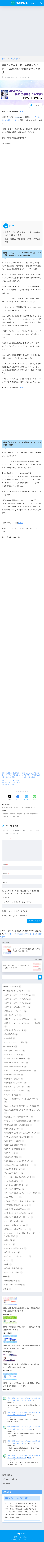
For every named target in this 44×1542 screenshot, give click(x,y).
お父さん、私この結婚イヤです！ (25, 807)
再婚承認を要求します (14, 1169)
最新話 (6, 814)
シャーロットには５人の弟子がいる (19, 1177)
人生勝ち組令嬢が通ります (16, 1185)
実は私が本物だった (14, 1173)
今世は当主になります (14, 1050)
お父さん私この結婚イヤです (28, 814)
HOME (23, 1533)
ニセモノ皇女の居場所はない (17, 1209)
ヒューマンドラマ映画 (14, 1285)
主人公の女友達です (14, 1181)
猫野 (29, 1400)
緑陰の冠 (10, 1240)
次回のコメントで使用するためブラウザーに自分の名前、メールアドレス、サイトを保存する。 (22, 892)
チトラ (9, 1260)
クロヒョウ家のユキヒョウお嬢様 (18, 1137)
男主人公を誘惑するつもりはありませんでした (22, 1111)
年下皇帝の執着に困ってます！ (18, 1205)
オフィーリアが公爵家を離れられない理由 (22, 1121)
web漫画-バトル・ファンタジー (16, 991)
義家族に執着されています (16, 1063)
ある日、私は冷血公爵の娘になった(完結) (22, 1106)
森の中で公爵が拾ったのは (16, 1225)
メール (5, 873)
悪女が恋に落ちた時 (14, 1075)
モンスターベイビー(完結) (16, 1042)
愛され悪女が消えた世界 (15, 1067)
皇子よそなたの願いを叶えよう (18, 1256)
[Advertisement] (22, 29)
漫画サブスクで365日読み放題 (16, 1498)
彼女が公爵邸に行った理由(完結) (18, 1125)
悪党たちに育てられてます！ (17, 1087)
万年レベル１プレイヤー (15, 1011)
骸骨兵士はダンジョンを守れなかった (20, 1019)
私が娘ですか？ (12, 1252)
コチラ (20, 111)
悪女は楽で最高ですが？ (15, 1083)
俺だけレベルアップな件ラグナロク (19, 995)
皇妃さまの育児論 (13, 1157)
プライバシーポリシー (10, 1479)
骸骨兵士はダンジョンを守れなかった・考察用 (22, 1024)
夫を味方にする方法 (14, 1054)
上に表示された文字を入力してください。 (18, 902)
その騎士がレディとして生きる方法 (19, 1201)
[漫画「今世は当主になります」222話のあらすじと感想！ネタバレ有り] (22, 1320)
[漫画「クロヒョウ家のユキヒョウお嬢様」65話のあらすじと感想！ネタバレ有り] (22, 1338)
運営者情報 (6, 1483)
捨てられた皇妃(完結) (14, 1189)
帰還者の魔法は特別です (15, 1030)
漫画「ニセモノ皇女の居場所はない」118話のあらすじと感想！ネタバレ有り (22, 1309)
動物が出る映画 (12, 1281)
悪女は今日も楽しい (14, 1079)
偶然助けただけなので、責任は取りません (22, 1133)
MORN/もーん (24, 2)
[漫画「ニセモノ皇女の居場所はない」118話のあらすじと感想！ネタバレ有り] (22, 1301)
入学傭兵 (10, 1038)
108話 (13, 814)
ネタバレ (16, 816)
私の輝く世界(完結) (13, 1268)
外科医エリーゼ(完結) (14, 1141)
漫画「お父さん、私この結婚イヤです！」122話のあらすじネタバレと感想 (11, 775)
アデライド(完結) (12, 1095)
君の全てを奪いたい (13, 1129)
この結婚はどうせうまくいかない (19, 1161)
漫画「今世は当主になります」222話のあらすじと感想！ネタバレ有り (22, 1328)
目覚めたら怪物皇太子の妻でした (19, 1217)
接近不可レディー (13, 1197)
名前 (5, 864)
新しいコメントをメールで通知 (15, 911)
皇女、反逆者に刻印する (15, 1145)
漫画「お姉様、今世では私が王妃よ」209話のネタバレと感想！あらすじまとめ (22, 1365)
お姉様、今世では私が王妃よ (17, 1058)
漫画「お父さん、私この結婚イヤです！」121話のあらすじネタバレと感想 (31, 775)
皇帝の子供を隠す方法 (14, 1149)
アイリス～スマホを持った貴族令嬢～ (20, 1071)
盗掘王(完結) (11, 1034)
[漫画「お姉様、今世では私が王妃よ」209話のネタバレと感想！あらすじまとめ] (22, 1357)
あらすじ (7, 816)
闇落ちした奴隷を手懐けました (18, 1229)
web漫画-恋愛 (7, 807)
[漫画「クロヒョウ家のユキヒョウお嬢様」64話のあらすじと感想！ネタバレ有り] (22, 1376)
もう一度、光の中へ (14, 1221)
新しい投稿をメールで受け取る (15, 916)
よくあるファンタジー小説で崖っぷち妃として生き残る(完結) (22, 1234)
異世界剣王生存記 (13, 1015)
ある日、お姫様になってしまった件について (21, 1100)
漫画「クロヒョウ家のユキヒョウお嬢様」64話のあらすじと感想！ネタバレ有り (21, 1384)
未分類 (7, 1289)
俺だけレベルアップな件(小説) (17, 1003)
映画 (6, 1276)
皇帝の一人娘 (11, 1153)
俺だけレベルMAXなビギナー (17, 1007)
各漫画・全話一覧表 (12, 986)
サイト (4, 882)
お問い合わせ (7, 1475)
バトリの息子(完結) (13, 1272)
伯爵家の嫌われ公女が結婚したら (19, 1213)
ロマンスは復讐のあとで (15, 1248)
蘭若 (8, 1264)
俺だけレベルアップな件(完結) (18, 999)
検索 (40, 977)
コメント (6, 839)
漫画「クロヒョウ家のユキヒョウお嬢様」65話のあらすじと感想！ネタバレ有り (21, 1347)
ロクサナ (10, 1244)
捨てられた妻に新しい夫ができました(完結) (22, 1193)
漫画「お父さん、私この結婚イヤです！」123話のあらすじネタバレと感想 (11, 782)
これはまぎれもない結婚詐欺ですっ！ (20, 1165)
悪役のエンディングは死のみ (17, 1091)
